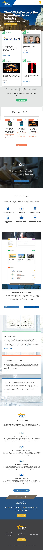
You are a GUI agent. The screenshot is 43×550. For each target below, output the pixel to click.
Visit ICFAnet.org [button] (21, 515)
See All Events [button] (22, 144)
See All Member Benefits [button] (11, 24)
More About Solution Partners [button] (22, 490)
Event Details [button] (8, 137)
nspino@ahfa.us (29, 345)
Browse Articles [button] (22, 100)
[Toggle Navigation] (35, 2)
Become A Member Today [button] (32, 306)
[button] (11, 44)
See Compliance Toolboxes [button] (22, 180)
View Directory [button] (6, 348)
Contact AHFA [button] (22, 539)
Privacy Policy (33, 545)
